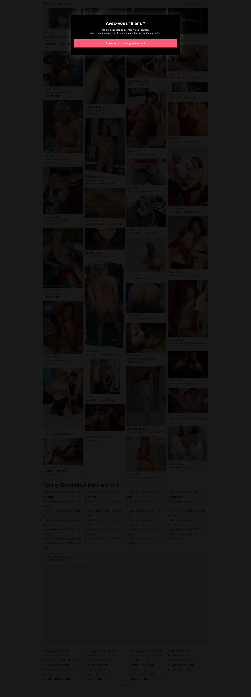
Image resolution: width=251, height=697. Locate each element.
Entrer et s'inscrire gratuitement (125, 43)
